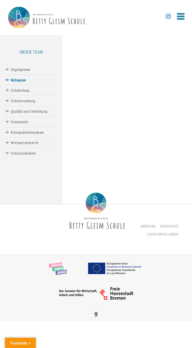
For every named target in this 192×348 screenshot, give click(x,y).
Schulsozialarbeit (23, 153)
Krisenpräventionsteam (27, 132)
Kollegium (18, 79)
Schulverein (19, 121)
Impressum (147, 226)
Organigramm (20, 69)
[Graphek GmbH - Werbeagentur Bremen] (96, 314)
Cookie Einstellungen (162, 234)
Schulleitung (20, 90)
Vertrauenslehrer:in (24, 142)
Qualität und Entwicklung (29, 111)
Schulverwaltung (23, 100)
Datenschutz (169, 226)
